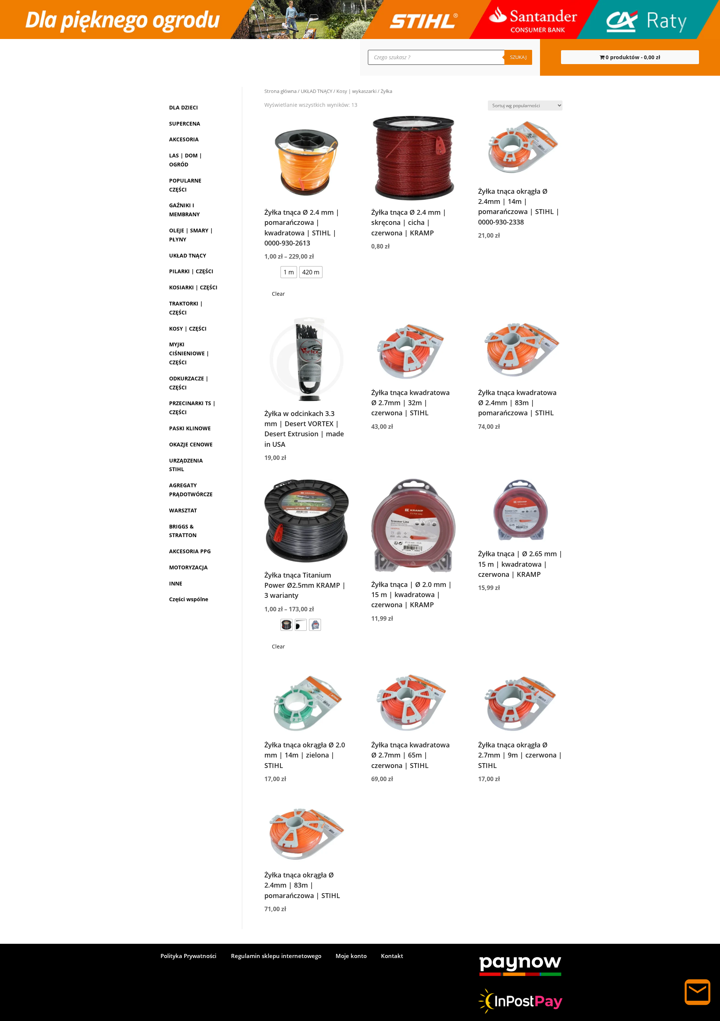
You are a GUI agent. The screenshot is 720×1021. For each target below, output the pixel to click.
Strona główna (280, 91)
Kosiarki (190, 409)
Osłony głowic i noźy (199, 388)
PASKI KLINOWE (190, 599)
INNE (175, 764)
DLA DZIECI (183, 107)
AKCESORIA (184, 139)
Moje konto (135, 57)
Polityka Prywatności (188, 956)
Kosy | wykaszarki (356, 91)
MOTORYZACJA (188, 748)
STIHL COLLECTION (191, 57)
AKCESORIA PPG (190, 731)
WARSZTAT (183, 691)
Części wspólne (188, 780)
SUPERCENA (184, 123)
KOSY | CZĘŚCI (188, 500)
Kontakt (94, 57)
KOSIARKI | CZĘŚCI (193, 450)
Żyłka (197, 354)
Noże (196, 366)
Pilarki (187, 264)
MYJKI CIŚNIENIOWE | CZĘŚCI (189, 525)
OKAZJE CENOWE (191, 625)
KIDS (238, 57)
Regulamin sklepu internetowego (276, 956)
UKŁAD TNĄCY (316, 91)
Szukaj (518, 57)
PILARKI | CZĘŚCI (191, 425)
